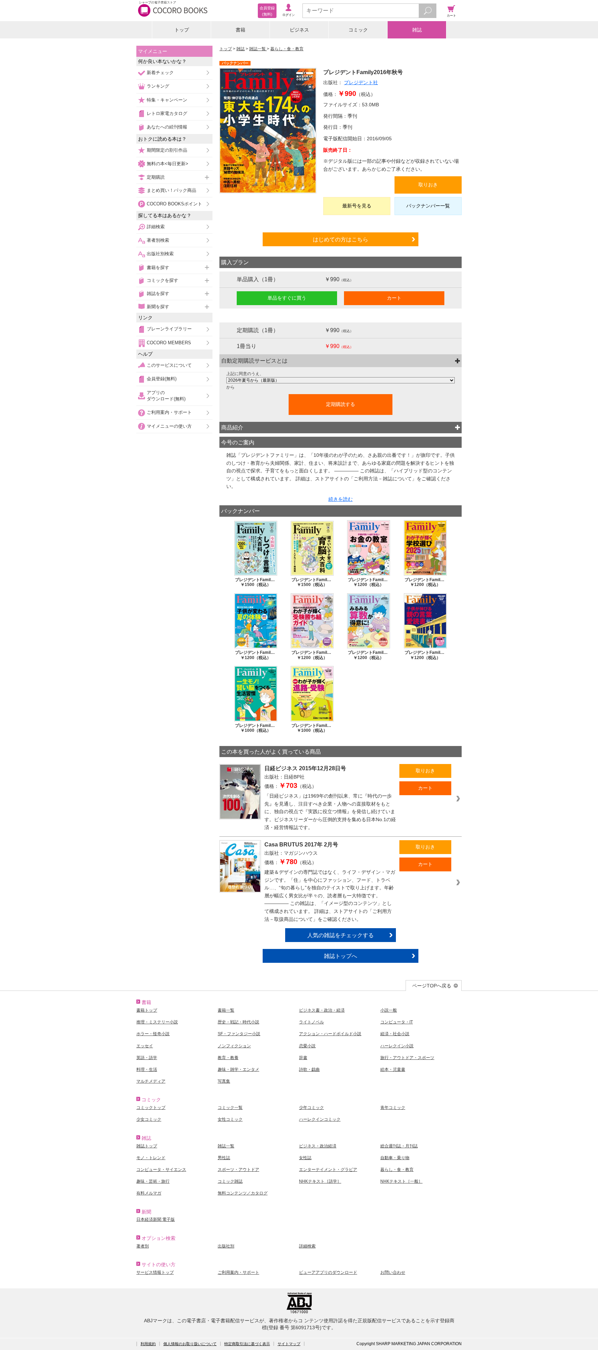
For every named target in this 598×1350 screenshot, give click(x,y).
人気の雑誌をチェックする (340, 935)
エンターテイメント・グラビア (328, 1169)
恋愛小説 (307, 1045)
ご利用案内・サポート (169, 412)
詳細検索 (156, 226)
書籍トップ (146, 1010)
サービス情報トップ (155, 1272)
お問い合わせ (392, 1272)
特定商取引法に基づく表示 (247, 1344)
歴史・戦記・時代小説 (238, 1022)
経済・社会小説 (394, 1033)
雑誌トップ (146, 1146)
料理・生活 (146, 1069)
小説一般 (388, 1010)
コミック (358, 30)
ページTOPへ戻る (431, 985)
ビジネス (299, 30)
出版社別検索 (160, 253)
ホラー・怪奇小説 (153, 1033)
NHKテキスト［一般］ (401, 1181)
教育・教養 (228, 1057)
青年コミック (392, 1107)
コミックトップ (150, 1107)
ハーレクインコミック (320, 1119)
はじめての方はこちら (340, 239)
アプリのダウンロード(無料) (166, 395)
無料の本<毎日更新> (167, 163)
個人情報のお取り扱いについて (190, 1344)
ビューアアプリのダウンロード (328, 1272)
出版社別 (226, 1246)
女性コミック (230, 1119)
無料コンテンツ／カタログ (243, 1193)
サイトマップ (289, 1344)
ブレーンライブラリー (169, 328)
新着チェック (160, 72)
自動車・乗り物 (394, 1157)
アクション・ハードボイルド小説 (330, 1033)
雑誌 (417, 30)
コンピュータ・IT (396, 1022)
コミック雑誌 (230, 1181)
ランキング (158, 86)
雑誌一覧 (258, 48)
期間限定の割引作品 (167, 150)
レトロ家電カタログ (167, 113)
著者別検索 (158, 240)
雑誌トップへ (340, 956)
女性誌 (305, 1157)
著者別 (142, 1246)
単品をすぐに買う (287, 298)
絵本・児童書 (392, 1069)
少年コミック (311, 1107)
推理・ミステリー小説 (157, 1022)
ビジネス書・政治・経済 (322, 1010)
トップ (181, 30)
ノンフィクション (234, 1045)
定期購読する (340, 404)
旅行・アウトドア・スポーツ (407, 1057)
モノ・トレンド (150, 1157)
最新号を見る (356, 205)
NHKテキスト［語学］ (320, 1181)
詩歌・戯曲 (309, 1069)
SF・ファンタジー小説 (239, 1033)
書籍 (240, 30)
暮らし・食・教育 (286, 48)
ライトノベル (311, 1022)
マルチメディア (150, 1081)
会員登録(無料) (161, 378)
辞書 (303, 1057)
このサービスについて (169, 365)
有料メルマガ (148, 1193)
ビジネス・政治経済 (317, 1146)
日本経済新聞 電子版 (155, 1219)
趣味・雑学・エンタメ (238, 1069)
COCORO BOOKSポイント (174, 203)
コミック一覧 (230, 1107)
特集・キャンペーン (167, 100)
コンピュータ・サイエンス (161, 1169)
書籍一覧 (226, 1010)
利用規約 (148, 1344)
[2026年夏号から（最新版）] (340, 380)
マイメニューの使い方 (169, 426)
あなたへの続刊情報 (167, 127)
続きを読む (340, 499)
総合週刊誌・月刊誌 (399, 1146)
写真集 (224, 1081)
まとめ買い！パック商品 (171, 190)
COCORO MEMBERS (169, 342)
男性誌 (224, 1157)
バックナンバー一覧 (428, 205)
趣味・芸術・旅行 (153, 1181)
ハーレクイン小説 (397, 1045)
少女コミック (148, 1119)
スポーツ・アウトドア (238, 1169)
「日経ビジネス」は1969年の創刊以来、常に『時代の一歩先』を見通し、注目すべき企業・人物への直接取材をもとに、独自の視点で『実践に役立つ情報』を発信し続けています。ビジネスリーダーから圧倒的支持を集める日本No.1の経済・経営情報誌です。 (330, 811)
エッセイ (144, 1045)
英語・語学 (146, 1057)
